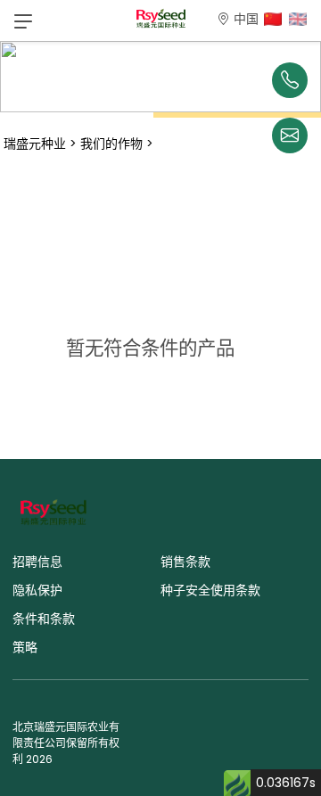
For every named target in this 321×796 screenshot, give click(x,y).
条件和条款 (43, 619)
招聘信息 (37, 561)
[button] (23, 20)
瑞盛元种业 (35, 143)
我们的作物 (111, 143)
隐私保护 (37, 590)
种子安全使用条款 (210, 590)
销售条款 (185, 561)
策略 (24, 647)
